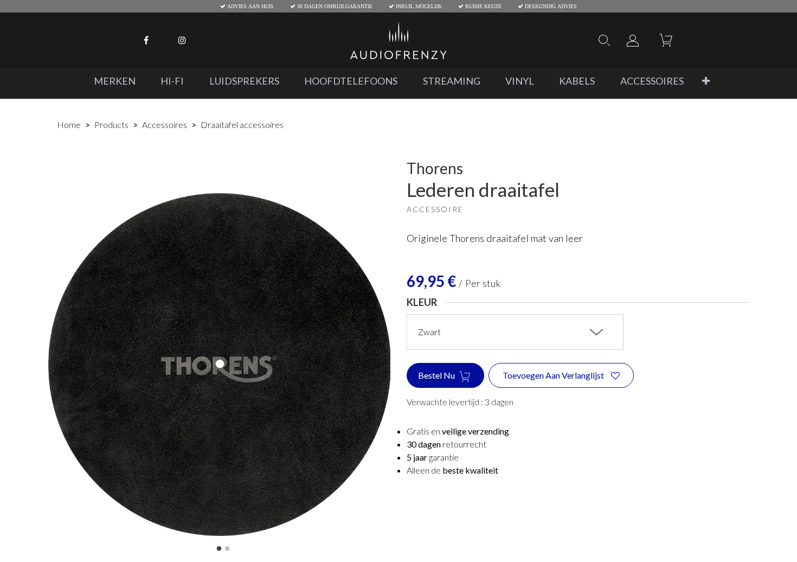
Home (69, 124)
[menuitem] (114, 81)
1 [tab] (219, 549)
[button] (706, 81)
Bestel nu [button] (437, 375)
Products (111, 124)
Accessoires (164, 124)
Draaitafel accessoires (242, 124)
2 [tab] (227, 549)
